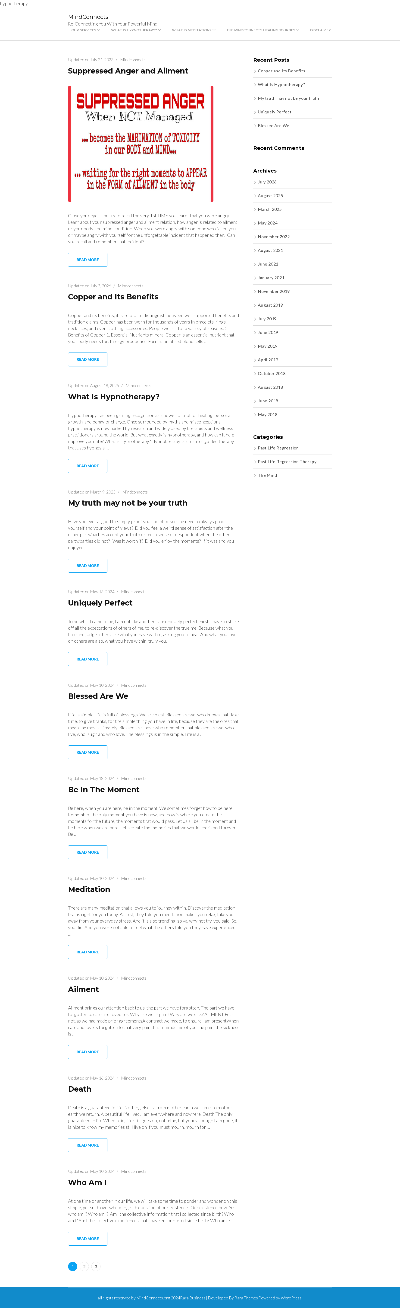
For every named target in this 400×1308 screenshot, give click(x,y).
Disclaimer (320, 30)
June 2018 (268, 400)
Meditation (89, 889)
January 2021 (271, 277)
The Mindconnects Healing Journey (260, 30)
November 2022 (274, 236)
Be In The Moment (104, 789)
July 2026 (267, 181)
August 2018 (270, 387)
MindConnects (88, 16)
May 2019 (267, 346)
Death (79, 1088)
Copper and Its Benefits (113, 296)
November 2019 (274, 291)
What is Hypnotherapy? (134, 30)
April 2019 (268, 359)
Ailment (83, 989)
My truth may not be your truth (128, 502)
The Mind (267, 475)
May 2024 (267, 222)
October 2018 (272, 373)
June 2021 (268, 263)
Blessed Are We (98, 696)
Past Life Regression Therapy (287, 461)
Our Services (83, 30)
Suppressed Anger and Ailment (128, 70)
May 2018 (267, 414)
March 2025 (270, 209)
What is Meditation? (191, 30)
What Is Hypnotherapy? (114, 396)
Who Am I (87, 1182)
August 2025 (270, 195)
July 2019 (267, 318)
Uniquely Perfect (100, 602)
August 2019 (270, 305)
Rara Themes (246, 1297)
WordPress (291, 1297)
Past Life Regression (278, 447)
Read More (88, 259)
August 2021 (270, 250)
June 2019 (268, 332)
